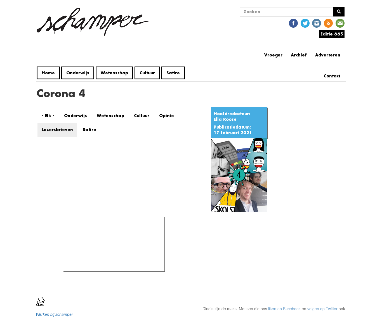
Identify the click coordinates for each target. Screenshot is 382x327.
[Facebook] (293, 22)
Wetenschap (114, 72)
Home (48, 72)
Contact (332, 76)
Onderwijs (77, 72)
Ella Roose (225, 119)
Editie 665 (331, 34)
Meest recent (114, 234)
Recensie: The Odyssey (95, 245)
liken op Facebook (284, 308)
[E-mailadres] (340, 22)
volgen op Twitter (322, 308)
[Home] (95, 22)
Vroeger (273, 55)
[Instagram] (316, 22)
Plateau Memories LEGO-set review (106, 265)
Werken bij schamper (54, 314)
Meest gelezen (82, 234)
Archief (299, 55)
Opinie (166, 115)
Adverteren (327, 55)
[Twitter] (305, 22)
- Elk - (48, 115)
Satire (173, 72)
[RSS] (328, 22)
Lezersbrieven (57, 129)
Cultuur (147, 72)
